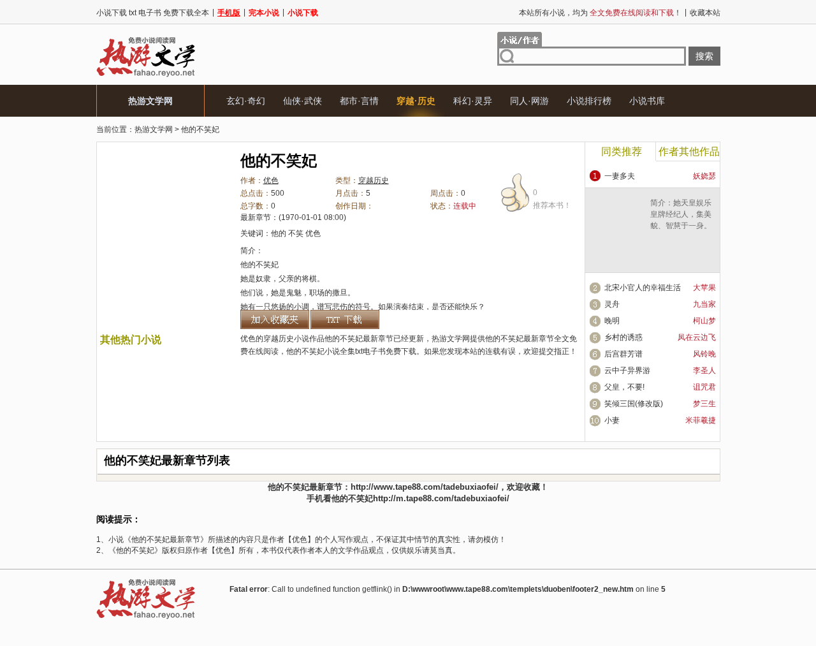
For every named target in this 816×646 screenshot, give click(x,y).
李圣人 (704, 370)
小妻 (612, 420)
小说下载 (303, 12)
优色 (271, 180)
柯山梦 (704, 320)
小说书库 (647, 101)
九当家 (704, 304)
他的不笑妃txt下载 (344, 319)
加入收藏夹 (274, 319)
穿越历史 (373, 180)
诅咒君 (704, 387)
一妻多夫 (619, 176)
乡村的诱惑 (623, 337)
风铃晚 (704, 353)
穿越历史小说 (286, 338)
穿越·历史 (416, 101)
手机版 (228, 12)
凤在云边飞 (697, 337)
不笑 (295, 233)
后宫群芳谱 (623, 353)
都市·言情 (359, 101)
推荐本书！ (552, 199)
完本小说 (264, 12)
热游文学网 (150, 101)
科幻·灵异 (472, 101)
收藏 (531, 487)
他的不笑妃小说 (313, 351)
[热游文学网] (146, 76)
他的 (278, 233)
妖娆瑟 (704, 176)
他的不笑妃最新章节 (519, 338)
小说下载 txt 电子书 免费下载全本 (152, 12)
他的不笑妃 (200, 129)
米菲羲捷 (700, 420)
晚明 (612, 320)
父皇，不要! (624, 387)
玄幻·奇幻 (245, 101)
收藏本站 (705, 12)
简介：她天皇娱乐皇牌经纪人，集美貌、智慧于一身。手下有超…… (680, 220)
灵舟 (612, 304)
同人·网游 (529, 101)
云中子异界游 (627, 370)
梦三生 (704, 403)
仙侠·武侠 (302, 101)
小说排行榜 (589, 101)
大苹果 (704, 287)
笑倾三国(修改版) (633, 403)
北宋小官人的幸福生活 (642, 287)
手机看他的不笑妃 (340, 498)
